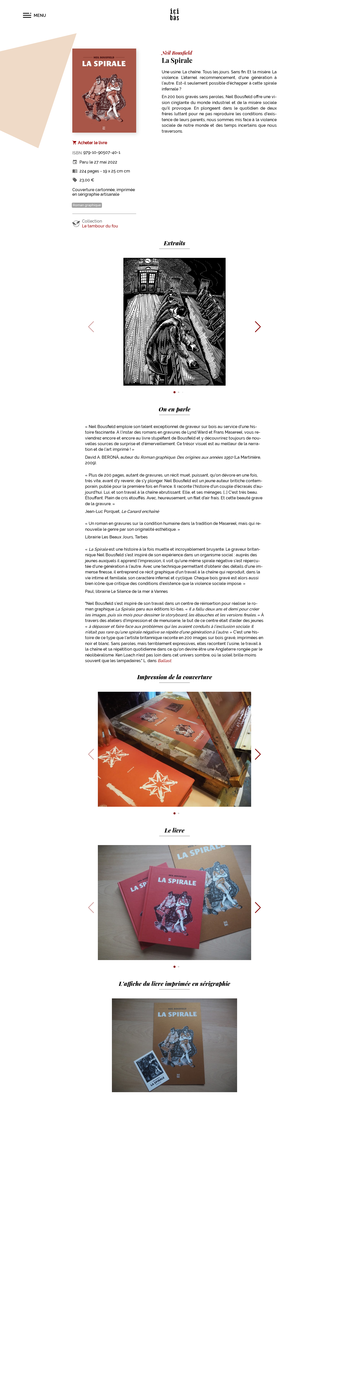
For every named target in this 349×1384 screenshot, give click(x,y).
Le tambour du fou (100, 226)
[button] (34, 15)
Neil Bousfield (177, 52)
